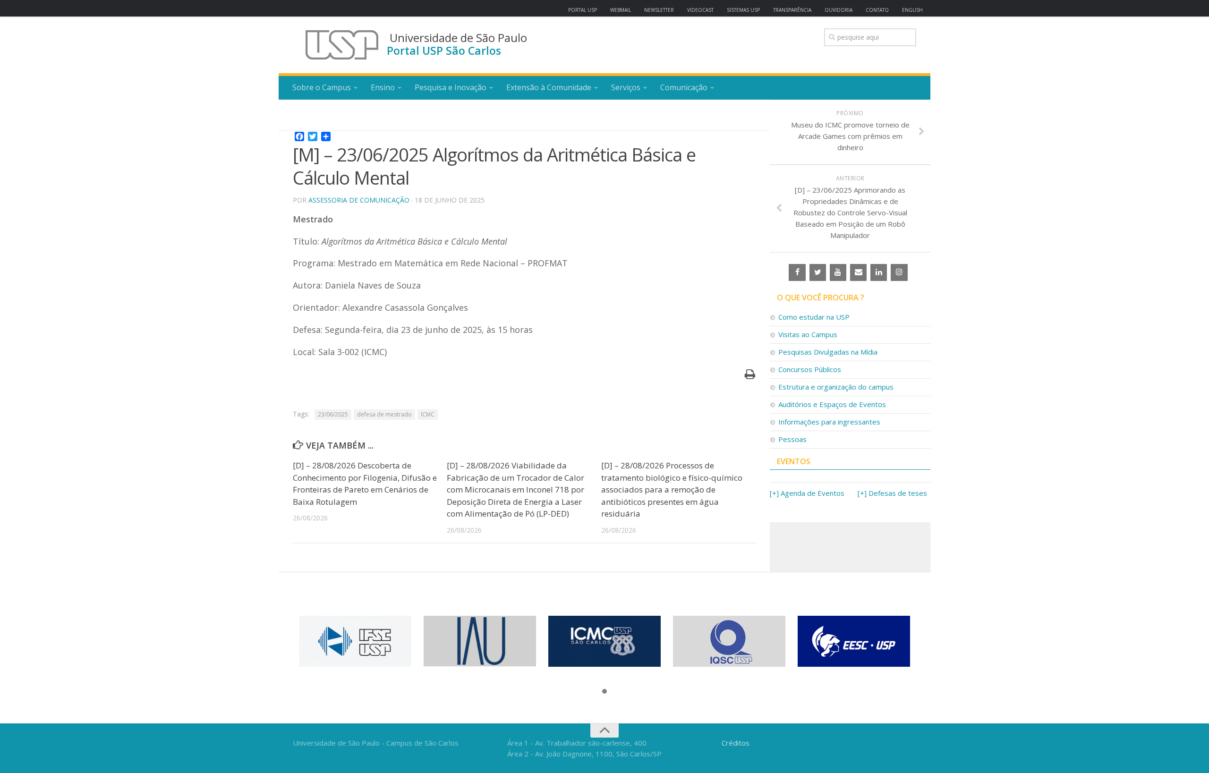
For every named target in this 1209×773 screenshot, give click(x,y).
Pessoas (792, 439)
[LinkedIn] (878, 272)
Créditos (735, 743)
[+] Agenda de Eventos (807, 493)
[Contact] (858, 272)
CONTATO (877, 10)
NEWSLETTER (659, 10)
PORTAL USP (582, 10)
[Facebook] (797, 272)
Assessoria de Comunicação (358, 199)
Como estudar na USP (814, 317)
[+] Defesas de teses (892, 493)
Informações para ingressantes (829, 421)
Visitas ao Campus (807, 334)
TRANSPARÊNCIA (792, 10)
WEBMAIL (620, 10)
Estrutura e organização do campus (836, 386)
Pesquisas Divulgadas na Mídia (827, 352)
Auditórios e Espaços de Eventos (832, 404)
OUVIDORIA (838, 10)
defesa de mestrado (384, 414)
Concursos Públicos (809, 369)
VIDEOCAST (700, 10)
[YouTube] (838, 272)
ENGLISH (912, 10)
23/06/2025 (333, 414)
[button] (604, 692)
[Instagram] (899, 272)
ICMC (427, 414)
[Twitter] (817, 272)
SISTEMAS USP (743, 10)
